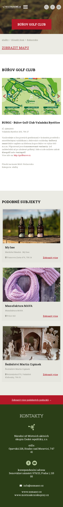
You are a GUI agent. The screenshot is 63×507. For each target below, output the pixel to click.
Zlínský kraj (17, 40)
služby (5, 40)
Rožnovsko (32, 40)
